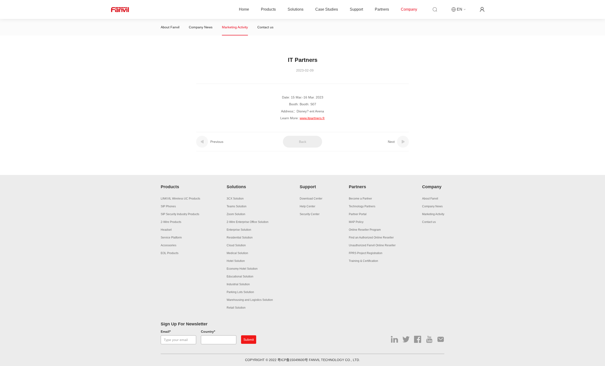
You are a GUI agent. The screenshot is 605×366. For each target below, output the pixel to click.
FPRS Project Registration (365, 253)
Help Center (307, 206)
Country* (208, 331)
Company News (200, 27)
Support (356, 9)
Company (409, 9)
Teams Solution (236, 206)
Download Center (311, 198)
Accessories (168, 245)
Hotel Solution (236, 261)
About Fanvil (170, 27)
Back (302, 142)
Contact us (265, 27)
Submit (248, 339)
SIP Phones (168, 206)
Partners (382, 9)
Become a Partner (360, 198)
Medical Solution (237, 253)
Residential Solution (240, 237)
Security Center (310, 214)
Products (268, 9)
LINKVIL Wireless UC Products (180, 198)
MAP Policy (356, 222)
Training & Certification (363, 261)
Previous (216, 142)
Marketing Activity (235, 27)
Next (391, 142)
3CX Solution (235, 198)
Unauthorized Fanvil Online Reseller (372, 245)
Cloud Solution (236, 245)
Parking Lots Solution (240, 292)
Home (244, 9)
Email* (166, 331)
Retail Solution (236, 307)
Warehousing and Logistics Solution (250, 300)
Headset (166, 229)
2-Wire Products (171, 222)
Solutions (295, 9)
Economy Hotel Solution (242, 268)
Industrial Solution (238, 284)
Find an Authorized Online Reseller (371, 237)
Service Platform (171, 237)
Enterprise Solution (239, 229)
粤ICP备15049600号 (292, 360)
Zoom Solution (236, 214)
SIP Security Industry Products (180, 214)
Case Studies (326, 9)
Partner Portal (358, 214)
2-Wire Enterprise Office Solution (247, 222)
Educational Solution (240, 276)
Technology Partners (362, 206)
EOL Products (169, 253)
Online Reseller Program (365, 229)
